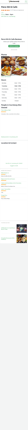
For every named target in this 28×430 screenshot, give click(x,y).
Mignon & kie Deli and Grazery (8, 179)
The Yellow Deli (5, 110)
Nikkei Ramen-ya (5, 172)
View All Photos (6, 76)
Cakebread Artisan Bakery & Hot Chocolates (11, 183)
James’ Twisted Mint (5, 189)
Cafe (2, 12)
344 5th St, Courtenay (8, 16)
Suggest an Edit (14, 165)
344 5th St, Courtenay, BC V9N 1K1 (14, 163)
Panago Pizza (4, 195)
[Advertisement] (14, 27)
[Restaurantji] (14, 1)
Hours (3, 14)
